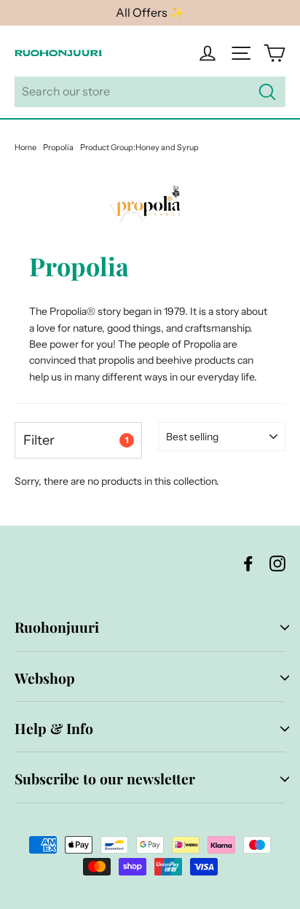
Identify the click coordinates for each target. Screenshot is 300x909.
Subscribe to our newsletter (105, 778)
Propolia (58, 147)
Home (25, 147)
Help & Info (54, 728)
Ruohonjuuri (57, 626)
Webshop (45, 677)
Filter (75, 440)
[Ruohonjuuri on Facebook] (248, 563)
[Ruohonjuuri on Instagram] (277, 563)
